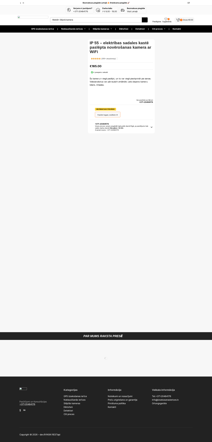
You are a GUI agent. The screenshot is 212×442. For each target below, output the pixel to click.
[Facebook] (20, 3)
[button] (184, 20)
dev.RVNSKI (46, 434)
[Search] (145, 19)
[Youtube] (23, 3)
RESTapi (56, 434)
